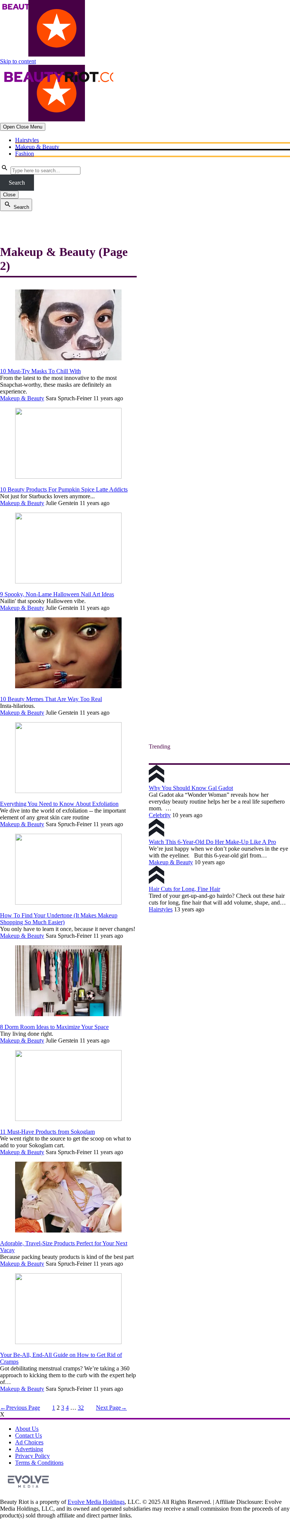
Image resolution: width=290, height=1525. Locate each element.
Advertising (29, 1449)
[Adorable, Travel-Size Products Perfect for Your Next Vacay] (68, 1230)
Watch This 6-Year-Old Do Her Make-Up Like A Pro (212, 842)
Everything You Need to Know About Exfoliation (59, 804)
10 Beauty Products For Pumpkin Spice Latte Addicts (64, 489)
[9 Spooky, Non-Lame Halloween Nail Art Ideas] (68, 581)
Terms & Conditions (39, 1462)
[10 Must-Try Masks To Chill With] (68, 358)
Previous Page (20, 1407)
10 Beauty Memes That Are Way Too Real (51, 699)
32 (81, 1407)
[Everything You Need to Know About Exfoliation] (68, 791)
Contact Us (28, 1435)
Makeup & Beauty (37, 147)
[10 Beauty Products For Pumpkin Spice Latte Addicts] (68, 476)
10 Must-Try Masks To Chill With (40, 371)
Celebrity (160, 815)
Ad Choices (29, 1442)
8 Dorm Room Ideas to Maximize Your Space (54, 1027)
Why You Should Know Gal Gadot (191, 788)
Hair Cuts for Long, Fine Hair (184, 889)
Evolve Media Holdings (96, 1502)
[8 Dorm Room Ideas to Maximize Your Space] (68, 1014)
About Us (27, 1428)
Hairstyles (27, 140)
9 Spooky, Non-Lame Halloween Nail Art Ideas (57, 594)
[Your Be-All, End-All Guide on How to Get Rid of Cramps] (68, 1342)
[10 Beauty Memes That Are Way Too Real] (68, 686)
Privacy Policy (32, 1456)
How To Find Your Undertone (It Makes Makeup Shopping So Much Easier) (58, 918)
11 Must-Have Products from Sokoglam (47, 1131)
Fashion (24, 153)
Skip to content (18, 61)
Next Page (111, 1407)
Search (17, 182)
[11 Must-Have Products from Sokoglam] (68, 1119)
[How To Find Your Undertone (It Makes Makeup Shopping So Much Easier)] (68, 902)
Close (9, 195)
